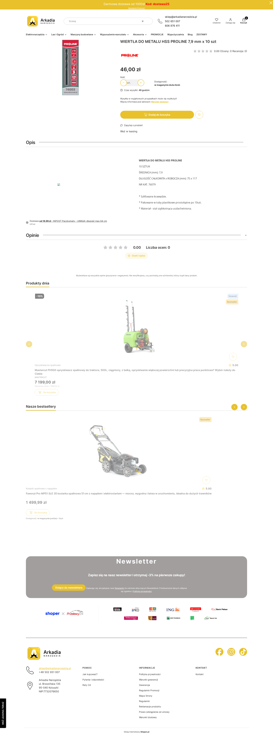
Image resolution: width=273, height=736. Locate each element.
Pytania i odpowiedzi (93, 679)
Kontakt (199, 674)
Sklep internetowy (136, 732)
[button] (149, 21)
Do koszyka (49, 392)
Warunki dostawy (148, 717)
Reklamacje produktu (150, 706)
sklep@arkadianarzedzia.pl (181, 16)
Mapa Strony (145, 695)
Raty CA (86, 685)
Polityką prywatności (142, 591)
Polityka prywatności (150, 674)
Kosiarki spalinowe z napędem (41, 488)
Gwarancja (144, 685)
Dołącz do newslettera (68, 587)
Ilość (122, 77)
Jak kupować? (89, 674)
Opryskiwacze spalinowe (48, 365)
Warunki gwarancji (148, 679)
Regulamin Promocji (136, 8)
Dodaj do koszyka (159, 114)
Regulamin (119, 588)
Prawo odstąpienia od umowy (154, 712)
